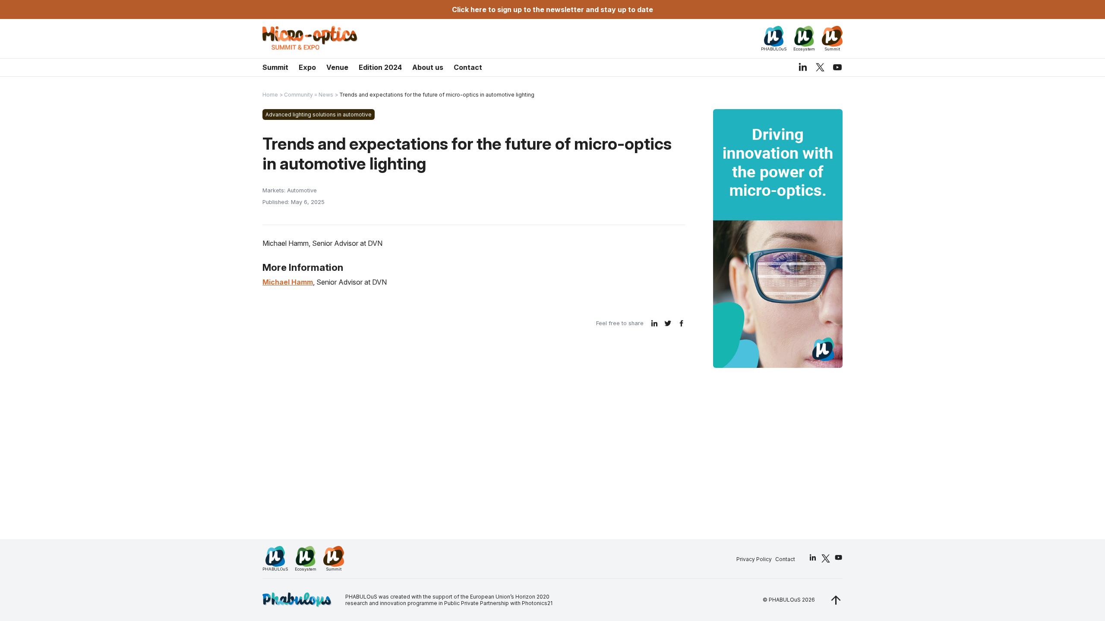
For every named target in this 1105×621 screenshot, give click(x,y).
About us (427, 67)
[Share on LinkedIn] (654, 323)
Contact (468, 67)
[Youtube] (837, 67)
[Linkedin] (803, 67)
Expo (307, 67)
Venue (337, 67)
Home (270, 94)
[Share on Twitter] (668, 323)
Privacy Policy (754, 559)
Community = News (308, 94)
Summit (275, 67)
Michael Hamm (287, 282)
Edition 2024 (380, 67)
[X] (820, 67)
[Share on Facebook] (681, 323)
